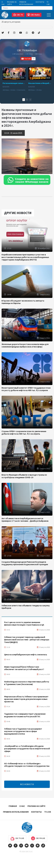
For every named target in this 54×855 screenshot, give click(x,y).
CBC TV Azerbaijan (27, 50)
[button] (30, 99)
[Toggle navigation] (48, 15)
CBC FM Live (40, 838)
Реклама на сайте (12, 3)
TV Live (48, 3)
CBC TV (20, 14)
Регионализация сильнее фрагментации (14, 83)
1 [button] (23, 99)
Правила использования (26, 3)
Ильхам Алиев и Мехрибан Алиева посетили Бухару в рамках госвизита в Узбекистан (39, 83)
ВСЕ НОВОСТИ (27, 784)
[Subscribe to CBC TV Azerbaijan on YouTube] (28, 58)
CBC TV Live (19, 838)
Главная (13, 806)
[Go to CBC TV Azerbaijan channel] (27, 43)
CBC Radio (35, 14)
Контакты (40, 2)
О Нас (3, 3)
